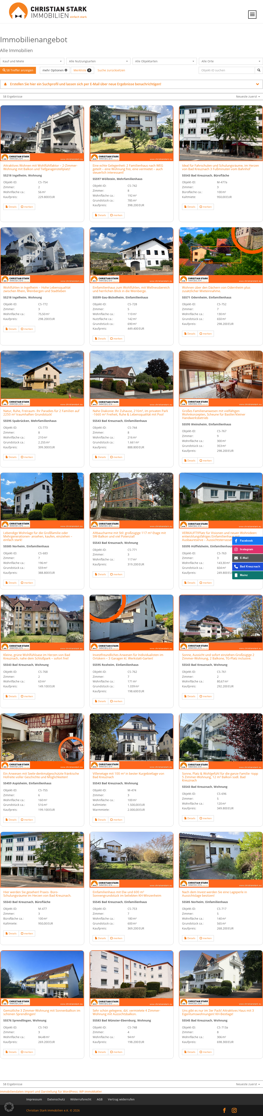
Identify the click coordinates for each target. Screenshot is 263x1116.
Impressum (34, 1099)
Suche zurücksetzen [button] (111, 70)
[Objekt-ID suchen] (259, 70)
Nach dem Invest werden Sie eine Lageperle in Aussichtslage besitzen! (214, 894)
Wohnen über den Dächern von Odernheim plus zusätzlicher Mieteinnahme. (216, 289)
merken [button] (28, 206)
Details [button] (12, 206)
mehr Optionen (54, 70)
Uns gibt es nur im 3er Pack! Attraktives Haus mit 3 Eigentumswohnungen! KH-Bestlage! (218, 1012)
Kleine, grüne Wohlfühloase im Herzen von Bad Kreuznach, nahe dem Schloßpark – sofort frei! (36, 656)
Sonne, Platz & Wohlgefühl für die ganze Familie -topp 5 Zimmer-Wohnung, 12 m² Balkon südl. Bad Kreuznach (220, 777)
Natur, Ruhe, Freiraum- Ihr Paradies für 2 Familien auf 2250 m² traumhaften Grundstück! (41, 413)
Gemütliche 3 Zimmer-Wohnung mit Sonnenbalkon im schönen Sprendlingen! (41, 1012)
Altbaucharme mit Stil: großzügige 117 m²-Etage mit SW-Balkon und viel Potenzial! (129, 535)
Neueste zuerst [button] (247, 96)
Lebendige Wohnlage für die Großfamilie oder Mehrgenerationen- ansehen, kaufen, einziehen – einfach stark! (37, 536)
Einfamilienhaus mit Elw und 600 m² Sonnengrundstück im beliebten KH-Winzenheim (127, 894)
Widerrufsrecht (80, 1099)
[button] (9, 1107)
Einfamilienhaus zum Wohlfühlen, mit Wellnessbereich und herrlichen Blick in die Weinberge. (131, 289)
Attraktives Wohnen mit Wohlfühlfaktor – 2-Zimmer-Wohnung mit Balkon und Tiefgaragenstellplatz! (40, 167)
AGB (100, 1099)
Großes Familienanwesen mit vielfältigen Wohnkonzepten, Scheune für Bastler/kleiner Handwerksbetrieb (213, 414)
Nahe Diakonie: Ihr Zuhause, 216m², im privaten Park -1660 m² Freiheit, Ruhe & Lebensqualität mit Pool (130, 413)
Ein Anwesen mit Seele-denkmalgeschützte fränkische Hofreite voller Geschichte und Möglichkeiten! (41, 775)
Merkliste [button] (82, 70)
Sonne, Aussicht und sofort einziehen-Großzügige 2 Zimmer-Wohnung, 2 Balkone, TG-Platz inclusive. (218, 656)
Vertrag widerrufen (121, 1099)
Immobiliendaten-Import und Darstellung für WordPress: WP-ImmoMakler (51, 1091)
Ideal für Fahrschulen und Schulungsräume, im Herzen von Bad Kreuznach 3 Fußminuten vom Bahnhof (220, 167)
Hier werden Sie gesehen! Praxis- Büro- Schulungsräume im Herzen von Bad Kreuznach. (37, 894)
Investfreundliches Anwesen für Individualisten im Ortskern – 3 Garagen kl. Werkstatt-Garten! (128, 656)
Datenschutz (56, 1099)
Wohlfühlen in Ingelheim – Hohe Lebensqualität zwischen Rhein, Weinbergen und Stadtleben (36, 289)
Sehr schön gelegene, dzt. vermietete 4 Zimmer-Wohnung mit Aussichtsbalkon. (126, 1012)
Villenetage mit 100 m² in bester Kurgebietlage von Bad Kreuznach (128, 775)
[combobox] (32, 61)
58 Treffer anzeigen (19, 70)
